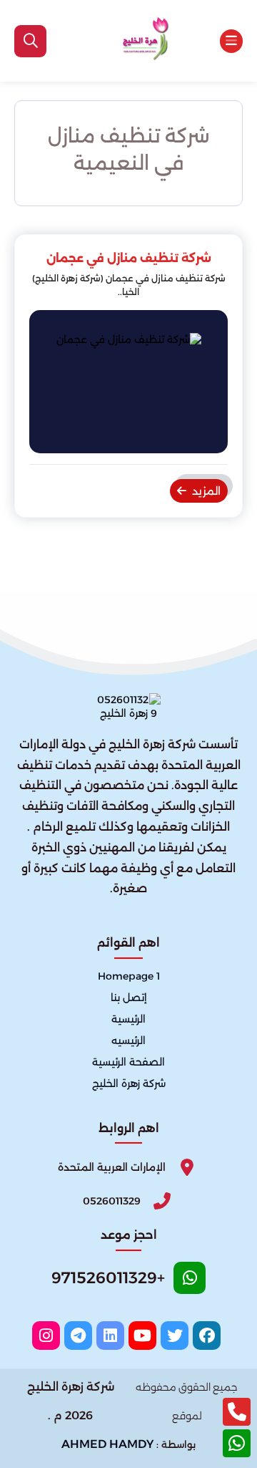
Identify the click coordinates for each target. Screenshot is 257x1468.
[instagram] (46, 1335)
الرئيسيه (128, 1040)
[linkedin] (110, 1335)
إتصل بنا (129, 997)
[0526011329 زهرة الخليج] (140, 41)
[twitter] (174, 1335)
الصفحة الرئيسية (128, 1062)
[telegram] (78, 1335)
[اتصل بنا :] (236, 1412)
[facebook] (207, 1335)
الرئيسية (128, 1019)
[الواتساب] (236, 1443)
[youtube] (142, 1335)
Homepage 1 (129, 976)
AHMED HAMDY (107, 1444)
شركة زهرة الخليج (129, 1083)
